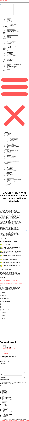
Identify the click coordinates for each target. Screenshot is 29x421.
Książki (8, 69)
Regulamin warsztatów (7, 397)
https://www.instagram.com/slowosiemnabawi (11, 283)
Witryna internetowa (5, 379)
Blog (4, 49)
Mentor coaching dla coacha (13, 31)
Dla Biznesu (5, 393)
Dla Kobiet (5, 33)
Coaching (5, 26)
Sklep (4, 61)
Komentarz (3, 363)
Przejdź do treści (4, 0)
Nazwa (2, 374)
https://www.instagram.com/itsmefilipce (9, 280)
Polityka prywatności (7, 399)
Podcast (4, 48)
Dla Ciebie (4, 391)
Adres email (3, 377)
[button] (14, 101)
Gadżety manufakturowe (12, 67)
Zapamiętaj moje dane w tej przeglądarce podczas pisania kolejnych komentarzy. (13, 383)
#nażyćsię (9, 47)
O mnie (4, 16)
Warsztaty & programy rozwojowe (14, 64)
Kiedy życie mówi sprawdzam (13, 46)
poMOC (4, 32)
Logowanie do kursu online (5, 1)
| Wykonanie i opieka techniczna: (10, 420)
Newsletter (4, 401)
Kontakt (4, 70)
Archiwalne (9, 60)
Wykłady (12, 25)
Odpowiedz (5, 353)
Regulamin (4, 398)
